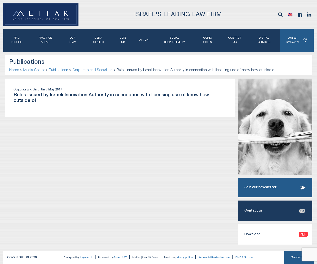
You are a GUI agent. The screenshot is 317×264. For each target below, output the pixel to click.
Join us (123, 40)
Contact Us (299, 257)
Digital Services (264, 40)
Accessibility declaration (214, 257)
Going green (207, 40)
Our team (72, 40)
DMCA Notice (244, 257)
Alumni (144, 40)
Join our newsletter (292, 40)
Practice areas (45, 40)
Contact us (234, 40)
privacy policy (184, 257)
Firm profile (16, 40)
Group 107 (120, 257)
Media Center (98, 40)
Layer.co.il (86, 257)
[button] (290, 14)
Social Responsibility (174, 40)
